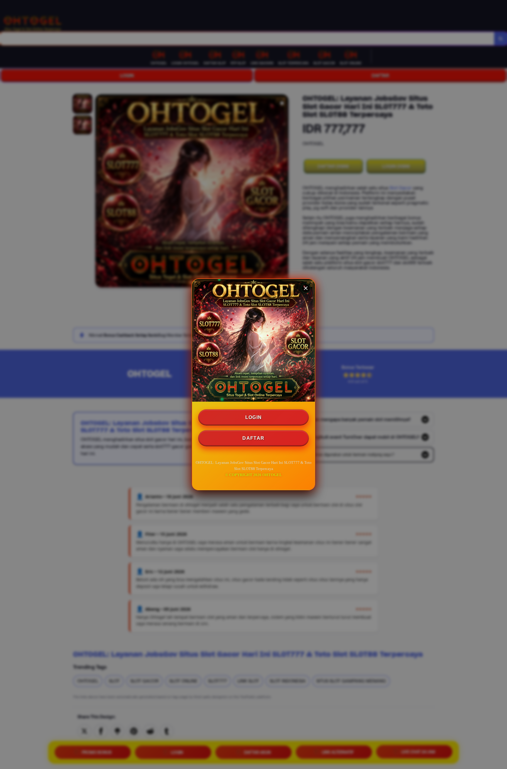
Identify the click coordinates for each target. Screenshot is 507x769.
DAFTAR (253, 438)
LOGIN (253, 417)
